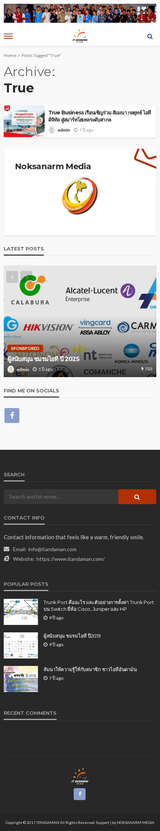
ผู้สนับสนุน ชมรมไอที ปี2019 (72, 636)
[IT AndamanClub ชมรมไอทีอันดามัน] (80, 776)
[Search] (150, 36)
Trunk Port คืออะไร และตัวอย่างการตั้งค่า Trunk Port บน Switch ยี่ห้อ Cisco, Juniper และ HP (99, 605)
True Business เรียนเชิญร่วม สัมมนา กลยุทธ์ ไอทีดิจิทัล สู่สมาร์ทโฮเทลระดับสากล (99, 116)
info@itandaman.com (52, 549)
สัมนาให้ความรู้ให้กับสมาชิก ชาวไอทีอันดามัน (90, 669)
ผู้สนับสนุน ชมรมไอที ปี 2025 (43, 359)
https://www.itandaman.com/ (70, 559)
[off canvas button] (8, 36)
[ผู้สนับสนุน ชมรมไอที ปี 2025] (80, 321)
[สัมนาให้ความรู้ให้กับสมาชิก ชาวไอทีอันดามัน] (21, 679)
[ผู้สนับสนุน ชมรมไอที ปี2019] (21, 645)
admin (64, 130)
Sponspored (25, 348)
